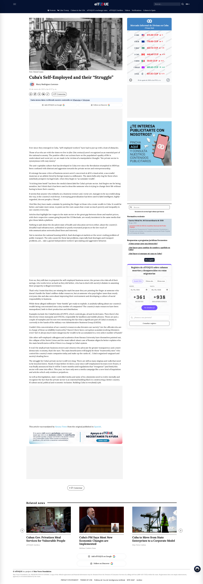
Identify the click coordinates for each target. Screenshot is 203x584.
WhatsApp (77, 100)
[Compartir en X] (39, 94)
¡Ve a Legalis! (149, 260)
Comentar (59, 94)
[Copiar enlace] (47, 94)
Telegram (86, 100)
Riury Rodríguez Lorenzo (47, 84)
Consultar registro (149, 323)
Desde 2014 (138, 281)
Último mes (161, 281)
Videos (127, 10)
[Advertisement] (75, 125)
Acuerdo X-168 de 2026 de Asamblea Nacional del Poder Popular (148, 226)
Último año (149, 281)
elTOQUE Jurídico (116, 10)
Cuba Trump (64, 10)
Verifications (136, 10)
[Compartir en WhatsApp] (30, 94)
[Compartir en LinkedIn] (43, 94)
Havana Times (61, 426)
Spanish (97, 426)
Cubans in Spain (149, 10)
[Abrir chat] (197, 569)
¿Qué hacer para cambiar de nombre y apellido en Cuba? (149, 249)
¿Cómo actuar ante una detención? (143, 244)
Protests (52, 10)
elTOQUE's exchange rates (97, 10)
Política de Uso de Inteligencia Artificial (109, 580)
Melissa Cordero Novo (87, 548)
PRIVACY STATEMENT (69, 580)
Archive (139, 580)
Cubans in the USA (78, 10)
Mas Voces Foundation (42, 571)
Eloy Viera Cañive (139, 545)
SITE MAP (131, 580)
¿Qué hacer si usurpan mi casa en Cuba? (145, 254)
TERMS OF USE (86, 580)
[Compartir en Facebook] (35, 94)
